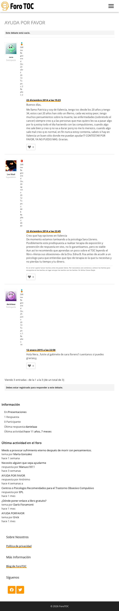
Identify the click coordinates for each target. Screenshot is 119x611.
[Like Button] (29, 147)
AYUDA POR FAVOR (13, 475)
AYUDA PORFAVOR (13, 513)
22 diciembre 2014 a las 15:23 (43, 100)
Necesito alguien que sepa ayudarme (24, 463)
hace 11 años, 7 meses (37, 431)
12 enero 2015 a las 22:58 (40, 349)
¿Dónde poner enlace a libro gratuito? (24, 500)
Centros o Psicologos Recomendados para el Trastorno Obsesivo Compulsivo (48, 488)
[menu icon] (111, 6)
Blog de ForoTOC (16, 566)
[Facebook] (11, 590)
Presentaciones (17, 412)
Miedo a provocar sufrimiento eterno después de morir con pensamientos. (47, 450)
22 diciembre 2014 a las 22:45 (43, 231)
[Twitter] (20, 590)
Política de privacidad (18, 546)
